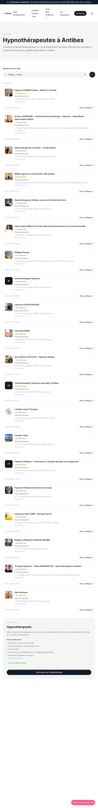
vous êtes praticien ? (50, 13)
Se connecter (64, 13)
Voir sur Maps (85, 108)
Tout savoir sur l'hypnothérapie (49, 672)
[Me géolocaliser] (85, 75)
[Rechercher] (92, 75)
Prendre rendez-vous (35, 13)
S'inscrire (80, 13)
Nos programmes (19, 13)
